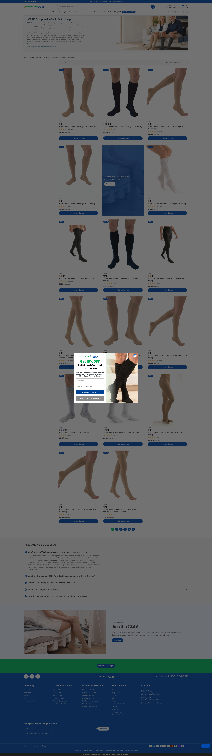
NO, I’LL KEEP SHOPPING (89, 398)
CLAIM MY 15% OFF (90, 392)
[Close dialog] (134, 355)
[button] (205, 746)
